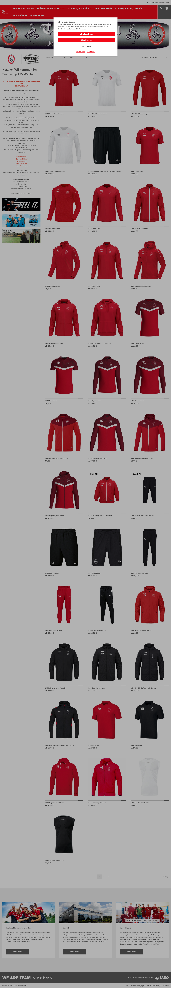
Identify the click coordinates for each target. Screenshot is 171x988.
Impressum (91, 51)
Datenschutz (80, 51)
